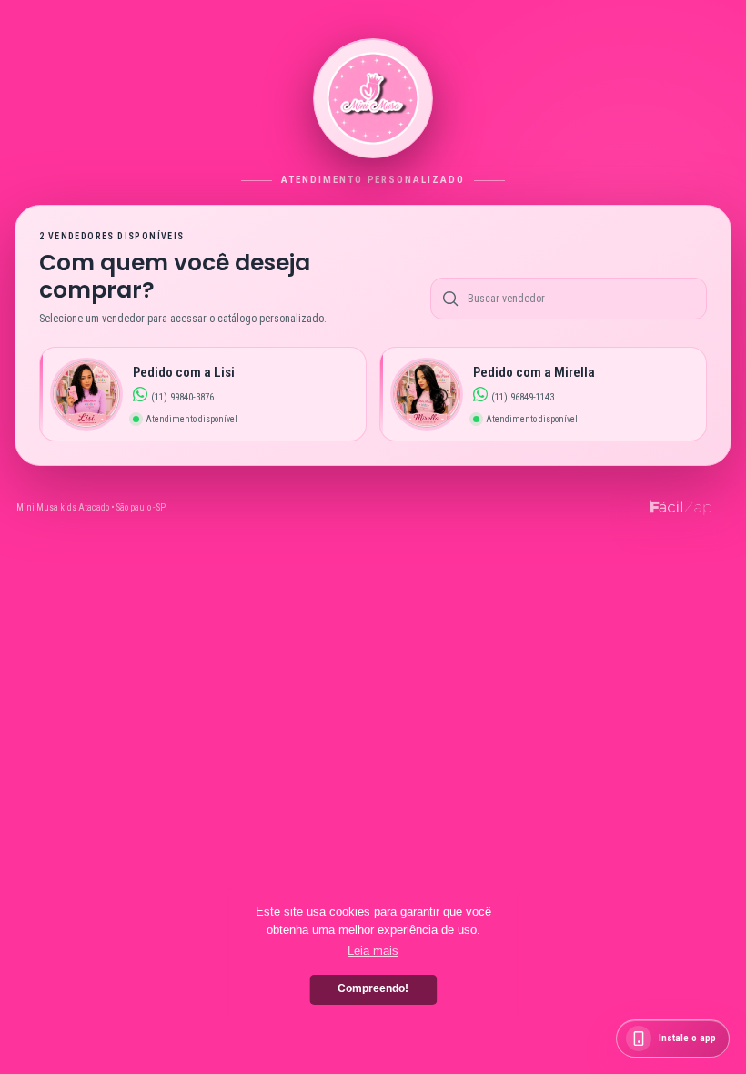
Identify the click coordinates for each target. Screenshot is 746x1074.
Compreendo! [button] (373, 988)
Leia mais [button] (373, 950)
